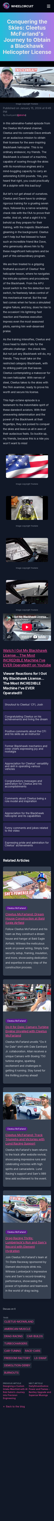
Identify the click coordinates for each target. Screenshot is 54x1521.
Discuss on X (9, 1309)
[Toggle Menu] (48, 6)
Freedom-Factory (17, 1358)
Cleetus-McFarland (19, 1321)
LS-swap (40, 1358)
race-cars (32, 1350)
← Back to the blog (14, 1406)
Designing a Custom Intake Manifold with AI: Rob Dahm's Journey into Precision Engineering (15, 1392)
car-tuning (12, 1350)
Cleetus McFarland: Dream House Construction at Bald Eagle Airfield (25, 918)
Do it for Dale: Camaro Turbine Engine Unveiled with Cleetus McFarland (27, 1031)
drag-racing (13, 1336)
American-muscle (17, 1328)
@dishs (21, 115)
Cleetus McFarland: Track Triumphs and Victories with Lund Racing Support (25, 1139)
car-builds (35, 1336)
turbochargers (15, 1343)
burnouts (11, 1372)
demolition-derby (17, 1365)
